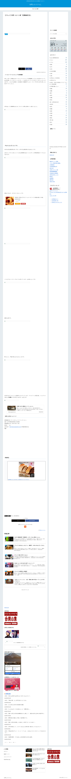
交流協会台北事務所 (54, 173)
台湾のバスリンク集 (54, 169)
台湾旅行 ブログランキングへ (54, 190)
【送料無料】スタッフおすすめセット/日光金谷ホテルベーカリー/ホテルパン (18, 479)
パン (13, 515)
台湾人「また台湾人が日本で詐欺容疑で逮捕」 (14, 704)
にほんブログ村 (53, 195)
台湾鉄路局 (52, 164)
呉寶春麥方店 (17, 515)
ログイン (6, 751)
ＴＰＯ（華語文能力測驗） (55, 163)
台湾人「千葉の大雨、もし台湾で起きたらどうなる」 (16, 700)
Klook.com (6, 607)
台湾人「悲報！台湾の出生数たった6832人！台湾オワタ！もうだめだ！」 (20, 722)
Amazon (17, 203)
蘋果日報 (51, 179)
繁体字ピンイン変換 (54, 161)
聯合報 (51, 176)
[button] (66, 33)
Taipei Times (52, 181)
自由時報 (51, 178)
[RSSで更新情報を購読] (25, 527)
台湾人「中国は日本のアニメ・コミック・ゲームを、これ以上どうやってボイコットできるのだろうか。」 (25, 732)
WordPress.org (7, 759)
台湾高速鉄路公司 (53, 166)
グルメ (6, 515)
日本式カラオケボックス (57, 202)
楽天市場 (23, 203)
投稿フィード (7, 754)
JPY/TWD (60, 146)
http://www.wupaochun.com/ (15, 426)
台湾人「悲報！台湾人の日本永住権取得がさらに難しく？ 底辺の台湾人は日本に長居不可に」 (25, 713)
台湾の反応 (8, 693)
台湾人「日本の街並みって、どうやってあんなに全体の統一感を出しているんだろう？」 (23, 726)
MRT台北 (52, 168)
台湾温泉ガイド (55, 199)
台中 (9, 515)
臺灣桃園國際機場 (53, 171)
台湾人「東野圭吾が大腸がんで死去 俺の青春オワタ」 (16, 717)
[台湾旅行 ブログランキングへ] (55, 188)
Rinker (19, 200)
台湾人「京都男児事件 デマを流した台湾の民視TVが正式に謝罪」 (19, 737)
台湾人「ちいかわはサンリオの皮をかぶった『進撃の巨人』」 (18, 709)
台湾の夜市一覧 (55, 200)
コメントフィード (7, 756)
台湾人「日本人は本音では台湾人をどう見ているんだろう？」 (18, 696)
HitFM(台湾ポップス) (54, 174)
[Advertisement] (25, 24)
